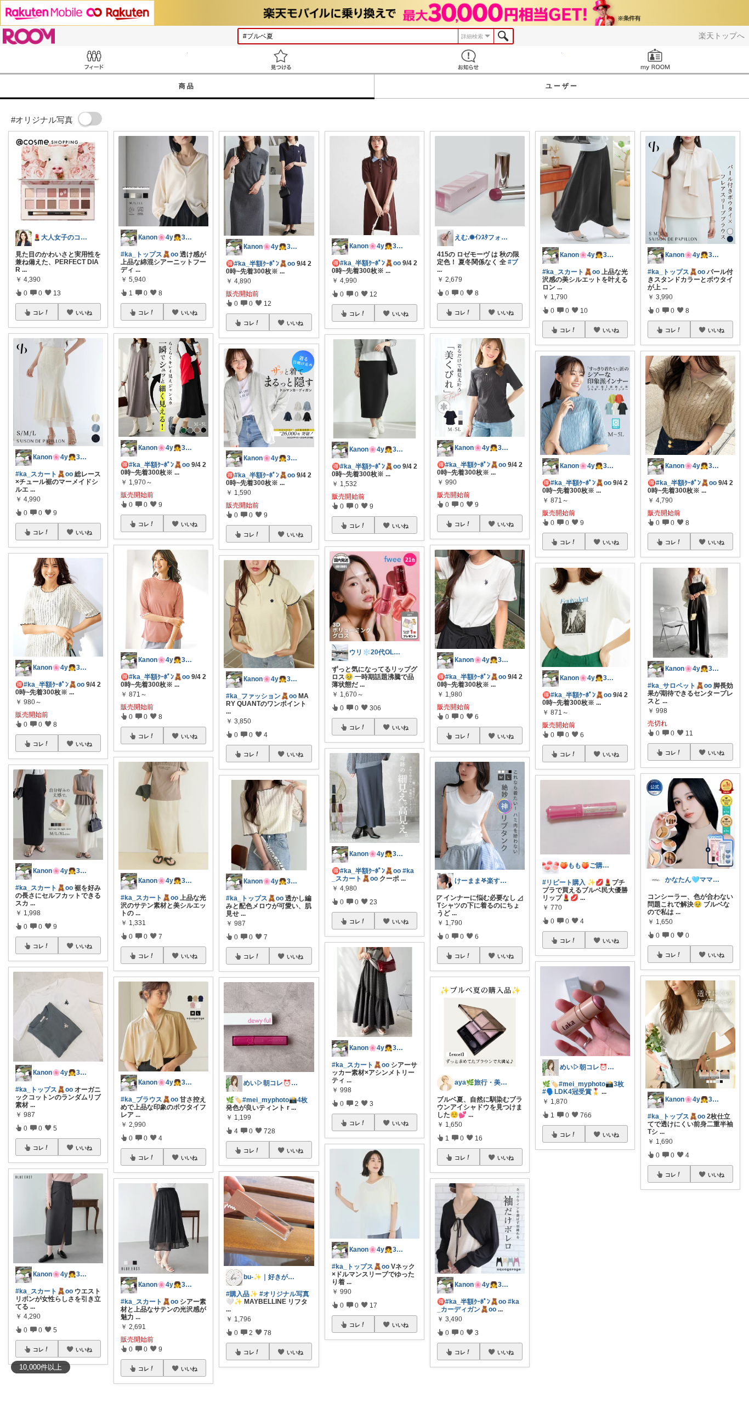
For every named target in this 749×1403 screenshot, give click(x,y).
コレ (38, 312)
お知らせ (468, 59)
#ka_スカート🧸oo (44, 474)
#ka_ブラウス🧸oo (149, 1099)
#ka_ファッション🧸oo (261, 696)
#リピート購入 (564, 882)
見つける (281, 59)
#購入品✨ (242, 1294)
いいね (84, 312)
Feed (94, 59)
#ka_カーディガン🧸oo (478, 1305)
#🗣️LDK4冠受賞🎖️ (571, 1092)
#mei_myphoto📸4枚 (275, 1100)
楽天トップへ (722, 35)
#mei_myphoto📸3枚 (591, 1084)
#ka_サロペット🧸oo (680, 685)
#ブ (513, 262)
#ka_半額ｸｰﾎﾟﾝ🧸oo (54, 684)
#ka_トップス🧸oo (44, 1089)
